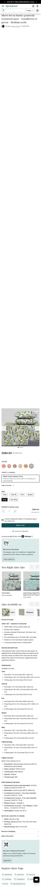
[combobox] (30, 10)
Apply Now (7, 860)
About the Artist (20, 836)
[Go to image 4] (21, 447)
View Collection (9, 559)
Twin (5, 495)
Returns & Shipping (20, 831)
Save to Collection (20, 531)
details (32, 2)
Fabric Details (8, 485)
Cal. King (13, 499)
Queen (30, 495)
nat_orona (15, 26)
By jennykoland (27, 597)
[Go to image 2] (19, 447)
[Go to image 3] (20, 447)
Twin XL (14, 495)
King (4, 499)
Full (22, 495)
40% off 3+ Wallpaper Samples (18, 2)
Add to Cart (20, 525)
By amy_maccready (7, 595)
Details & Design (20, 620)
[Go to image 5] (22, 447)
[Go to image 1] (18, 447)
